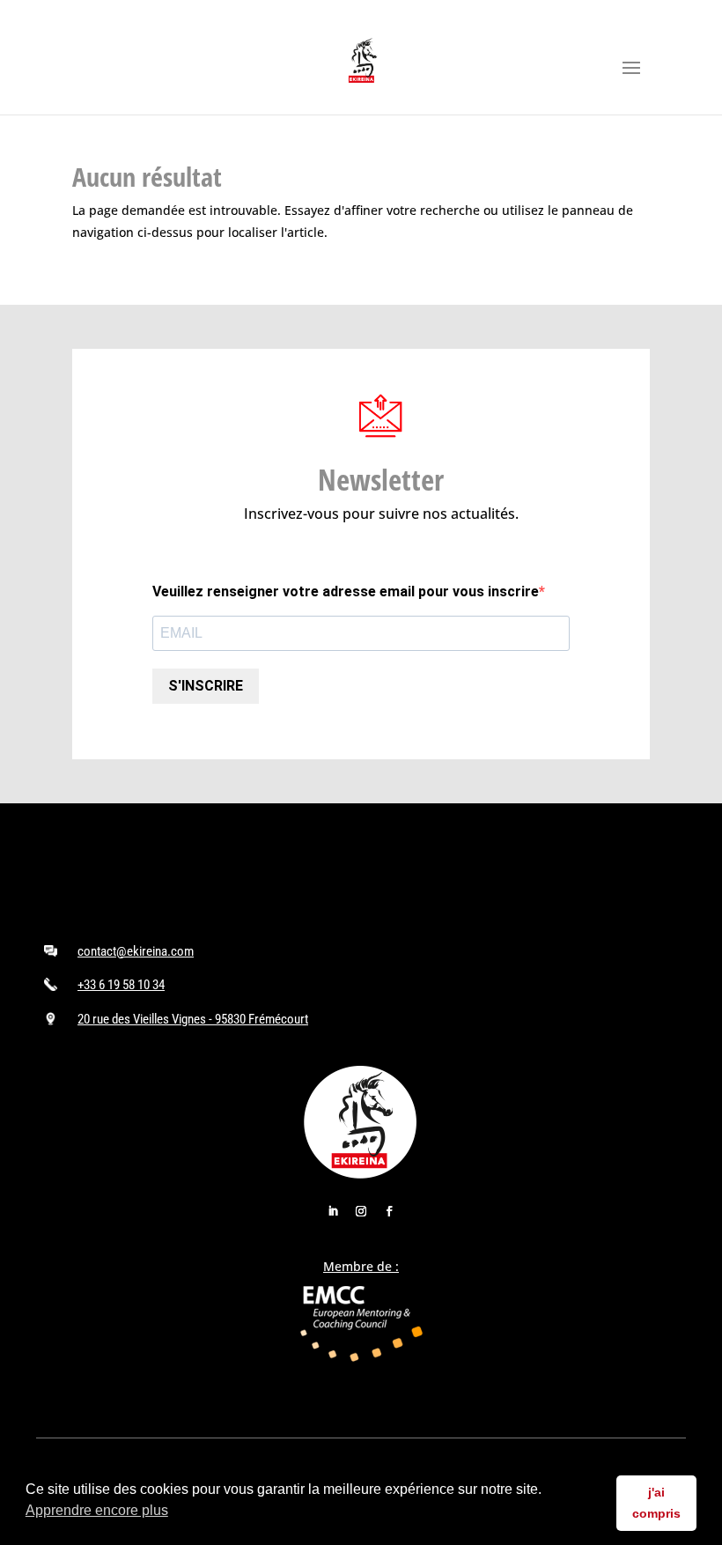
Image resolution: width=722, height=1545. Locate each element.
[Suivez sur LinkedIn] (332, 1211)
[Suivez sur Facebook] (389, 1211)
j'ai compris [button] (656, 1502)
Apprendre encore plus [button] (97, 1510)
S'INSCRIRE (205, 685)
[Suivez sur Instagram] (361, 1211)
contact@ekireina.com (135, 951)
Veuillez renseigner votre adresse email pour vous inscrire (345, 591)
